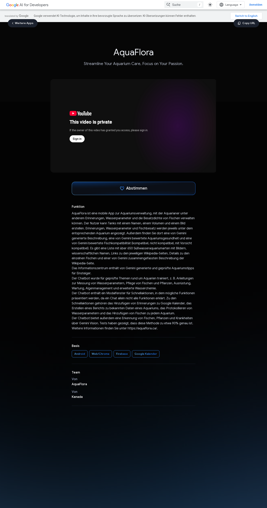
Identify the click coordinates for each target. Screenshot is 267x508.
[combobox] (183, 4)
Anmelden (255, 4)
